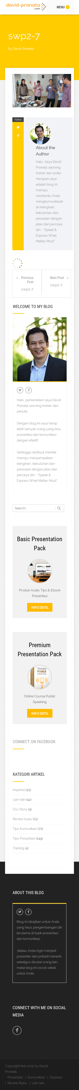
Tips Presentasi (24, 838)
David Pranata (23, 49)
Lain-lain (19, 799)
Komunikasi (36, 1077)
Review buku (22, 819)
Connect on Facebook (34, 741)
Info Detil (39, 607)
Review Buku (17, 1083)
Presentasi (15, 1077)
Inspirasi (19, 790)
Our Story (20, 809)
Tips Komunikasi (25, 829)
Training (18, 848)
